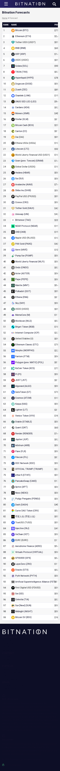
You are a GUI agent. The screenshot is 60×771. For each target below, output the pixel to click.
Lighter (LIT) (21, 409)
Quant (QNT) (21, 427)
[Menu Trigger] (6, 4)
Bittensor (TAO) (23, 220)
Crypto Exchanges (11, 672)
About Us (6, 640)
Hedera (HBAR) (22, 172)
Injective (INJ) (22, 528)
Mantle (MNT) (22, 285)
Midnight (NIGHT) (23, 611)
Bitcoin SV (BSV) (23, 617)
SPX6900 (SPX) (23, 558)
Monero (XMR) (22, 113)
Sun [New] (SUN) (23, 605)
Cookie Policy (8, 692)
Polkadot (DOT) (23, 291)
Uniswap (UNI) (22, 214)
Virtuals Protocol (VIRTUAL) (29, 552)
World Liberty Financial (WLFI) (30, 261)
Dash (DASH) (21, 504)
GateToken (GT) (23, 392)
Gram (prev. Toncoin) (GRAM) (29, 160)
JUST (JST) (21, 380)
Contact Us (7, 643)
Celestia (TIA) (22, 599)
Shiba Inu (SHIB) (23, 190)
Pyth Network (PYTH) (26, 575)
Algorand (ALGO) (23, 386)
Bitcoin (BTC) (21, 30)
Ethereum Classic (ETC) (26, 344)
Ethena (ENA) (21, 297)
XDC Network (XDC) (25, 463)
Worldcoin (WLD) (23, 321)
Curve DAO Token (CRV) (27, 510)
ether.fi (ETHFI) (22, 475)
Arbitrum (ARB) (22, 445)
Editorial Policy (9, 646)
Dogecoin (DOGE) (23, 83)
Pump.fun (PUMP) (24, 255)
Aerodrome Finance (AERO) (28, 546)
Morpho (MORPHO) (24, 350)
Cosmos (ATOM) (23, 398)
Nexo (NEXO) (21, 492)
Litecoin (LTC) (22, 149)
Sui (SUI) (19, 178)
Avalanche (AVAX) (24, 184)
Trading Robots (9, 669)
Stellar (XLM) (21, 119)
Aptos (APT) (21, 487)
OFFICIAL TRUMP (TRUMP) (29, 469)
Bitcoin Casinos (9, 679)
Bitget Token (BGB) (24, 326)
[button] (54, 4)
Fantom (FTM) (22, 356)
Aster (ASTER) (22, 273)
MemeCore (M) (22, 315)
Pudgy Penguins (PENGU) (27, 498)
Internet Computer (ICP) (27, 332)
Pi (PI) (18, 374)
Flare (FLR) (20, 451)
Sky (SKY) (20, 303)
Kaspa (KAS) (21, 404)
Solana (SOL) (21, 66)
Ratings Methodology (12, 650)
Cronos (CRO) (21, 202)
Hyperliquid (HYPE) (24, 77)
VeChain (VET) (22, 534)
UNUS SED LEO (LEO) (25, 101)
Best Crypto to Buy (11, 675)
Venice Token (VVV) (25, 415)
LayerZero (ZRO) (23, 564)
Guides (5, 659)
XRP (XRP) (20, 54)
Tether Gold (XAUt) (24, 208)
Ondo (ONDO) (21, 267)
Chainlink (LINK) (22, 95)
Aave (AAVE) (21, 249)
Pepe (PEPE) (21, 279)
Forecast (6, 663)
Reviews (6, 656)
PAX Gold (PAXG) (23, 243)
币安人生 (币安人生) (25, 516)
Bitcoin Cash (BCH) (24, 125)
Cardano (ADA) (22, 107)
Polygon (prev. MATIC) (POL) (29, 362)
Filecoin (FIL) (21, 457)
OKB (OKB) (20, 232)
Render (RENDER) (24, 433)
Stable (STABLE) (23, 421)
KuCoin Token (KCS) (25, 368)
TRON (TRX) (21, 72)
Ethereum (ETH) (23, 36)
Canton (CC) (21, 131)
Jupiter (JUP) (21, 439)
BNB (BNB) (20, 48)
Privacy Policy (9, 688)
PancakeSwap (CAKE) (26, 481)
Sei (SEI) (19, 593)
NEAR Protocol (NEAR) (26, 226)
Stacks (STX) (21, 569)
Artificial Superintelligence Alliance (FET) (35, 581)
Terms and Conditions (12, 685)
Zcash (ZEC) (21, 89)
